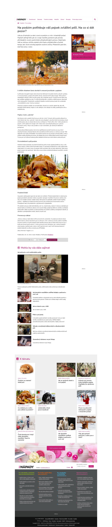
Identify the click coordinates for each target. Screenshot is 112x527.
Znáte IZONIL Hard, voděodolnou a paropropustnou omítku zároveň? (66, 486)
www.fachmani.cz (61, 475)
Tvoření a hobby (48, 19)
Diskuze (41, 239)
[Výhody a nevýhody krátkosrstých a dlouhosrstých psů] (24, 329)
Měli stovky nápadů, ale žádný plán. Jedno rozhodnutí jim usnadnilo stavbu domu (46, 483)
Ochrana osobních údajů (42, 525)
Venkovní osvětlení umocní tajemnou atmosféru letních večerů (45, 495)
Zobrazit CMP (72, 525)
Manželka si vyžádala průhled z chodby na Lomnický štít (65, 496)
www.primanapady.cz (82, 474)
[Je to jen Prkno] (83, 44)
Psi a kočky (24, 378)
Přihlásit (91, 466)
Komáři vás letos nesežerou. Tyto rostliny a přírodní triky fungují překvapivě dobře (85, 498)
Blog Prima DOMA (63, 518)
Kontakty (56, 518)
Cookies (66, 525)
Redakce (50, 235)
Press (50, 521)
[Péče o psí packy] (24, 318)
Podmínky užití (52, 525)
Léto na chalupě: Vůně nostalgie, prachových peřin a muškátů (46, 488)
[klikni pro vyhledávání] (95, 19)
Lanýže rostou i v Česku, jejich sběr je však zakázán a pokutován (27, 478)
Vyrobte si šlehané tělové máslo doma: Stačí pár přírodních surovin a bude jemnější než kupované (84, 505)
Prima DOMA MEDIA (49, 518)
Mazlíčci (56, 19)
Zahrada (39, 19)
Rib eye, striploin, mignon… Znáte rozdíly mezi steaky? (85, 488)
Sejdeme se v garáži (62, 504)
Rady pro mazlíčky (65, 378)
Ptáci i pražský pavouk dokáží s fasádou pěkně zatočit (46, 478)
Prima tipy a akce (77, 19)
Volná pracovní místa (70, 521)
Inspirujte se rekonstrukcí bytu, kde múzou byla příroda (65, 500)
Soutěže (75, 518)
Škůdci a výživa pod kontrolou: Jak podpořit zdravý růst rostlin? (27, 502)
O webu (68, 467)
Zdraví (62, 19)
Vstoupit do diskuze (52, 239)
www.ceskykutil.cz (42, 474)
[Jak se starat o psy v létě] (24, 308)
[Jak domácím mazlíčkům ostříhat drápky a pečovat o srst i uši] (24, 297)
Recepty (68, 19)
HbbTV (63, 521)
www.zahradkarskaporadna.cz (26, 474)
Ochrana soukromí (60, 525)
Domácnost (32, 19)
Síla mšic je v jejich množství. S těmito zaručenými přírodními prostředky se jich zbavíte (27, 497)
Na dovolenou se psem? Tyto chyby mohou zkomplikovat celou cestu (85, 493)
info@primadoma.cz (45, 467)
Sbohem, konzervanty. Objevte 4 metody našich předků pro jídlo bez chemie (85, 483)
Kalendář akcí (81, 378)
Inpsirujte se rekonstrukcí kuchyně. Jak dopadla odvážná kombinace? (65, 491)
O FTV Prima (45, 521)
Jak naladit (59, 521)
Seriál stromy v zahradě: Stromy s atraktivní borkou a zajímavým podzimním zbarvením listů (27, 491)
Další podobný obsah (56, 448)
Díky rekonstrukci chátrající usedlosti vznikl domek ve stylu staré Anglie (65, 480)
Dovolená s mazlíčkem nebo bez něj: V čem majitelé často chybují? (85, 478)
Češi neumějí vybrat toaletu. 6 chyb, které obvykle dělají (46, 500)
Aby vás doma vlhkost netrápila (46, 491)
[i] (43, 67)
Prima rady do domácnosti (28, 431)
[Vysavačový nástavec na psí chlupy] (24, 341)
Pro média (70, 518)
